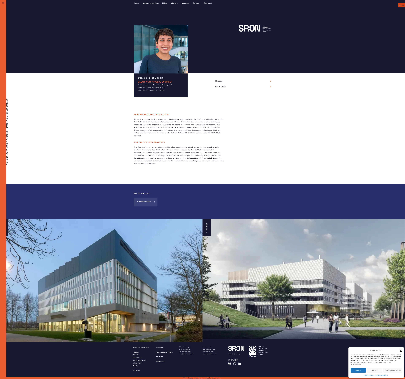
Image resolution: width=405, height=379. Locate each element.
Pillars (164, 3)
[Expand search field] (208, 3)
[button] (401, 350)
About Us (185, 3)
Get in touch (220, 86)
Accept (358, 370)
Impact (135, 366)
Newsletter (160, 362)
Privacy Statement (381, 375)
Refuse (374, 370)
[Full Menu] (3, 5)
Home (136, 3)
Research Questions (151, 3)
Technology (137, 357)
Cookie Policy (369, 375)
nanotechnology (144, 202)
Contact (196, 3)
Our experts (138, 363)
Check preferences (393, 370)
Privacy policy (234, 354)
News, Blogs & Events (164, 352)
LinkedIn (218, 81)
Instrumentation (139, 360)
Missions (174, 3)
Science (136, 355)
